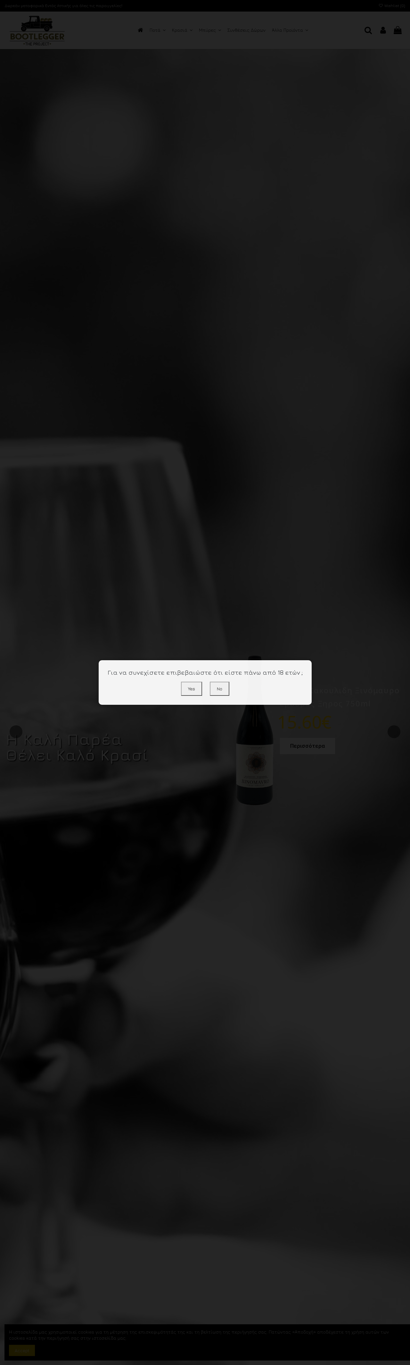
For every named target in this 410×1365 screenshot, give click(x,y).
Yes (191, 688)
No (219, 688)
